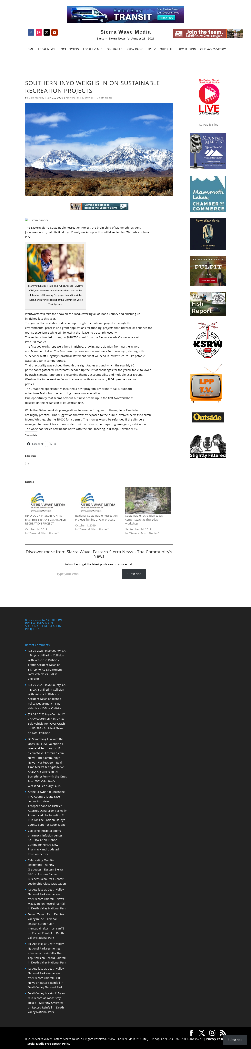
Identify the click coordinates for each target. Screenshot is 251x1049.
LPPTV (152, 49)
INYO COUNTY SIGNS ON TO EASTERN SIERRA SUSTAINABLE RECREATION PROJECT (45, 519)
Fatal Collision (41, 733)
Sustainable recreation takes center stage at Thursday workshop (144, 519)
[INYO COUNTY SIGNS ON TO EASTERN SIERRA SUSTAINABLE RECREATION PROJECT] (48, 500)
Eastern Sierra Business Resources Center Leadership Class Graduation (47, 878)
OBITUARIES (114, 49)
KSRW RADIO (135, 49)
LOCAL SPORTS (69, 49)
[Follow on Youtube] (54, 32)
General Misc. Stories (80, 97)
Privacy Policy (215, 1039)
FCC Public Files (208, 124)
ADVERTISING (187, 49)
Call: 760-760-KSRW (213, 49)
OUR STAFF (167, 49)
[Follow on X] (47, 32)
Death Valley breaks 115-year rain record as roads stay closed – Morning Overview (47, 998)
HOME (29, 49)
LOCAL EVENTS (92, 49)
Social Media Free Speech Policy (48, 1043)
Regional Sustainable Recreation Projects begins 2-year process (96, 517)
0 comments (104, 97)
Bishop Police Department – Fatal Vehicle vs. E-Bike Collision (46, 674)
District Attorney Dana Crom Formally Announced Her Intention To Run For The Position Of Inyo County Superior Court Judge (47, 815)
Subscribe (134, 574)
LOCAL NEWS (46, 49)
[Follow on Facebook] (31, 32)
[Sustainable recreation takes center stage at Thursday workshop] (148, 500)
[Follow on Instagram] (39, 32)
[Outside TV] (208, 421)
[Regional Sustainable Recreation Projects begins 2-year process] (98, 500)
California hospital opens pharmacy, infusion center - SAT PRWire (46, 835)
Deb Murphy (36, 97)
